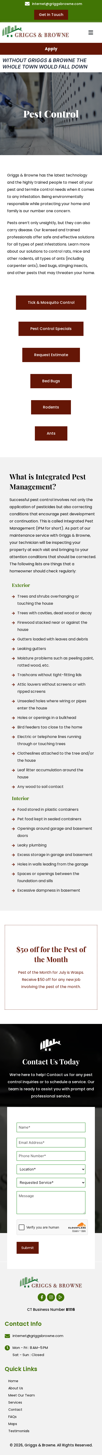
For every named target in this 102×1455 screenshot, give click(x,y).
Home (13, 1381)
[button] (91, 32)
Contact (15, 1409)
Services (15, 1402)
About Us (15, 1388)
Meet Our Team (21, 1395)
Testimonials (18, 1431)
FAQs (12, 1416)
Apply (51, 49)
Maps (12, 1423)
